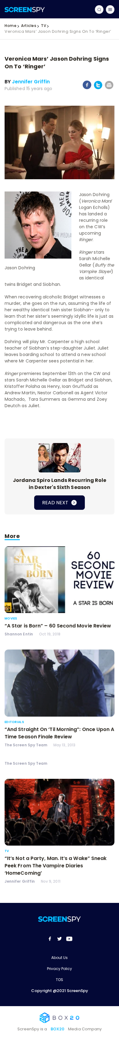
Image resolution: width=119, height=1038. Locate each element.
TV (43, 25)
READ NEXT (56, 502)
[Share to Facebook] (87, 88)
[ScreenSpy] (25, 9)
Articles (28, 25)
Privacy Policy (59, 968)
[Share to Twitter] (98, 88)
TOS (59, 979)
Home (10, 25)
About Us (59, 957)
